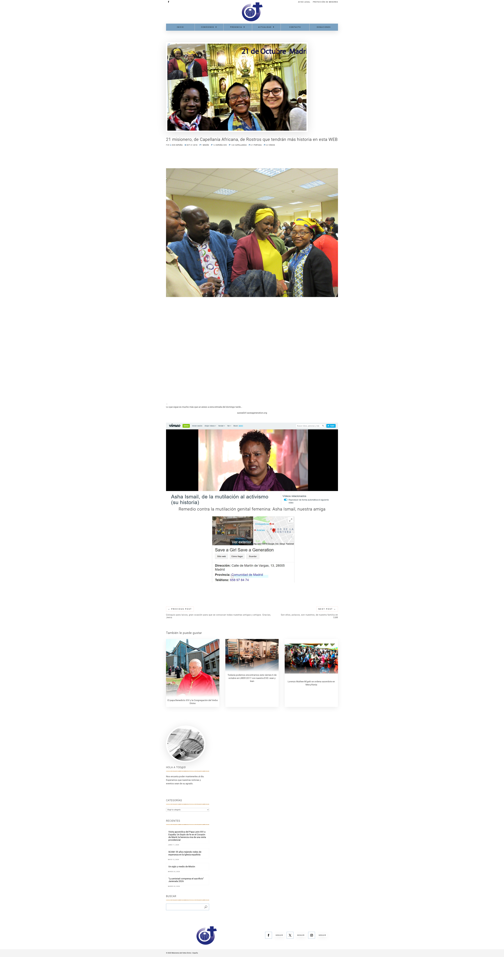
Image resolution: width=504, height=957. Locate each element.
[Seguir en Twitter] (290, 935)
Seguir (279, 935)
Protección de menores (325, 2)
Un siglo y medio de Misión (181, 866)
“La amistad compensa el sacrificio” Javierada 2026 (186, 880)
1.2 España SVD (220, 145)
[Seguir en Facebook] (268, 935)
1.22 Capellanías (239, 145)
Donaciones (324, 27)
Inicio (180, 27)
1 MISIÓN (205, 145)
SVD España (177, 145)
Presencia (236, 27)
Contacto (295, 27)
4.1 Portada (256, 145)
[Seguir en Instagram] (311, 935)
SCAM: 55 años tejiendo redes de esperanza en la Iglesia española (184, 853)
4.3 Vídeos (270, 145)
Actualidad (265, 27)
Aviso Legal (304, 2)
